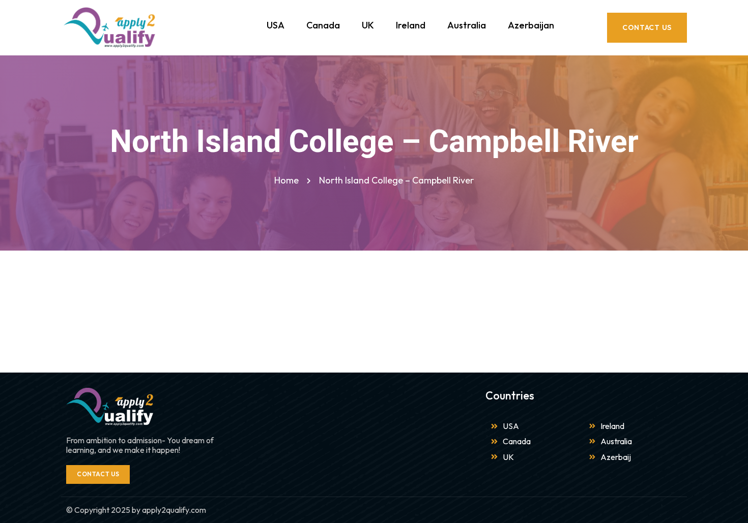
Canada (323, 25)
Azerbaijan (531, 25)
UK (368, 25)
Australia (466, 25)
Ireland (410, 25)
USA (275, 25)
